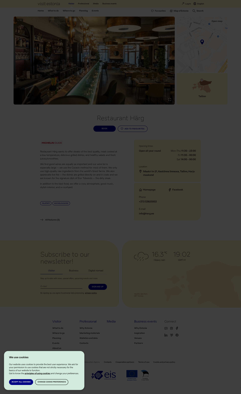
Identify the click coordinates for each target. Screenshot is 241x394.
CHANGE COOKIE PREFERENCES (52, 382)
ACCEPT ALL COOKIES (21, 382)
